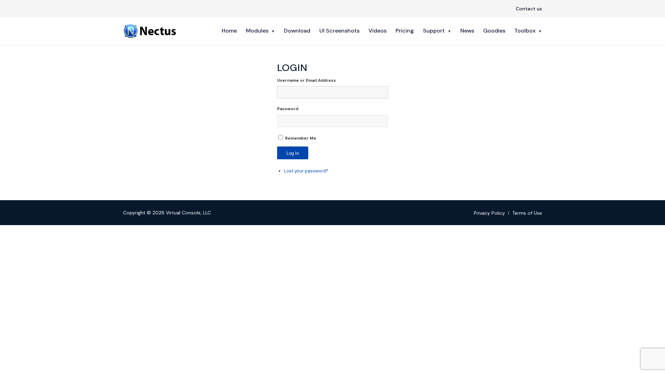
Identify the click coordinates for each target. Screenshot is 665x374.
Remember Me (300, 138)
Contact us (529, 9)
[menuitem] (527, 9)
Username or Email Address (306, 80)
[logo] (150, 31)
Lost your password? (306, 171)
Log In (292, 153)
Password (287, 109)
